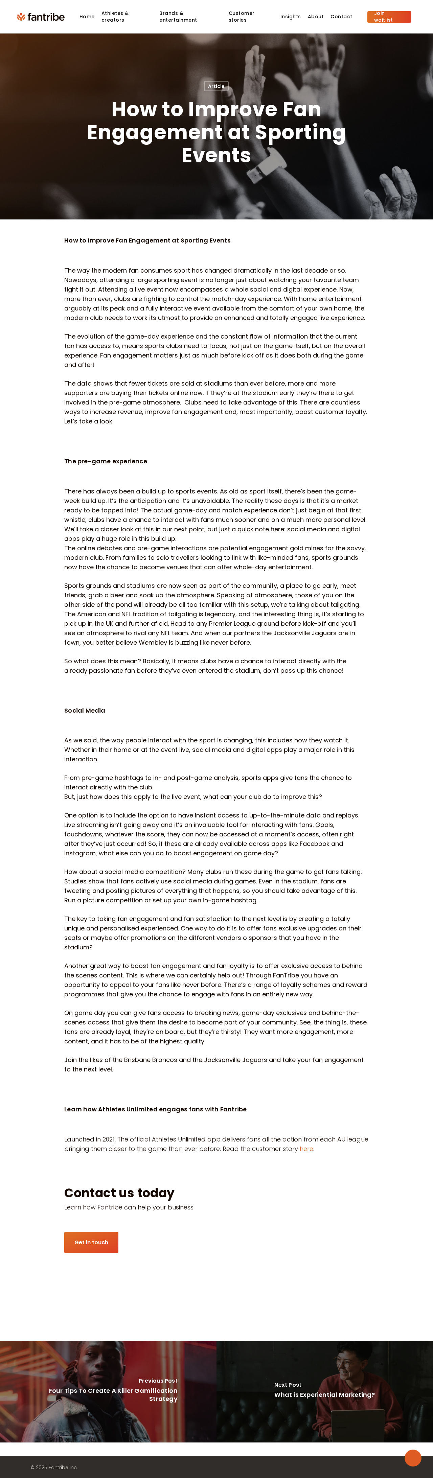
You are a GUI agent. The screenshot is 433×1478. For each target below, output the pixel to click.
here (306, 1149)
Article (216, 86)
